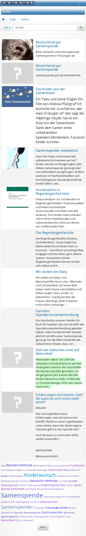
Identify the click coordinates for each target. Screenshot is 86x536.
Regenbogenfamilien (54, 485)
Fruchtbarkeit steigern (12, 470)
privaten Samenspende (30, 485)
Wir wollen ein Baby (51, 271)
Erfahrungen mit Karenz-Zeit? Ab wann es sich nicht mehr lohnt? (59, 398)
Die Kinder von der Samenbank (50, 91)
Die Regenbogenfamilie (54, 232)
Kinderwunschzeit (10, 481)
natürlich (24, 481)
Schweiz (72, 507)
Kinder (5, 475)
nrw (60, 481)
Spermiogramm (10, 516)
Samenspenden (49, 502)
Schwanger (39, 507)
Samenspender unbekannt (57, 150)
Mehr (43, 527)
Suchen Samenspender (37, 516)
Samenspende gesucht (55, 496)
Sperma (18, 512)
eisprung (64, 465)
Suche (25, 19)
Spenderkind (7, 512)
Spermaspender (52, 512)
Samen (70, 485)
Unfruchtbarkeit (57, 516)
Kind (78, 470)
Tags (13, 19)
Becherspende (40, 465)
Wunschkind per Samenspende (48, 44)
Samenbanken (57, 489)
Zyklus (19, 520)
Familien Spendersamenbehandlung (57, 313)
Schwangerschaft (56, 507)
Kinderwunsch (40, 475)
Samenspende (22, 495)
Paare (66, 481)
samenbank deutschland (37, 489)
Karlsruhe (69, 469)
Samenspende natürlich (27, 501)
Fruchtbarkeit (77, 465)
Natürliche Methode (43, 481)
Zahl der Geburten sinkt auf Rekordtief (57, 352)
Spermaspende (32, 512)
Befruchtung (53, 465)
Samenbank (17, 489)
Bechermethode (19, 465)
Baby (3, 465)
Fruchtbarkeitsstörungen (35, 470)
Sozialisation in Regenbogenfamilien (52, 191)
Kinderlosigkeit (16, 476)
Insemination (55, 470)
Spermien (69, 512)
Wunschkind (8, 520)
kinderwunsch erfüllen (68, 476)
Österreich (28, 520)
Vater (68, 516)
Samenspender (17, 507)
